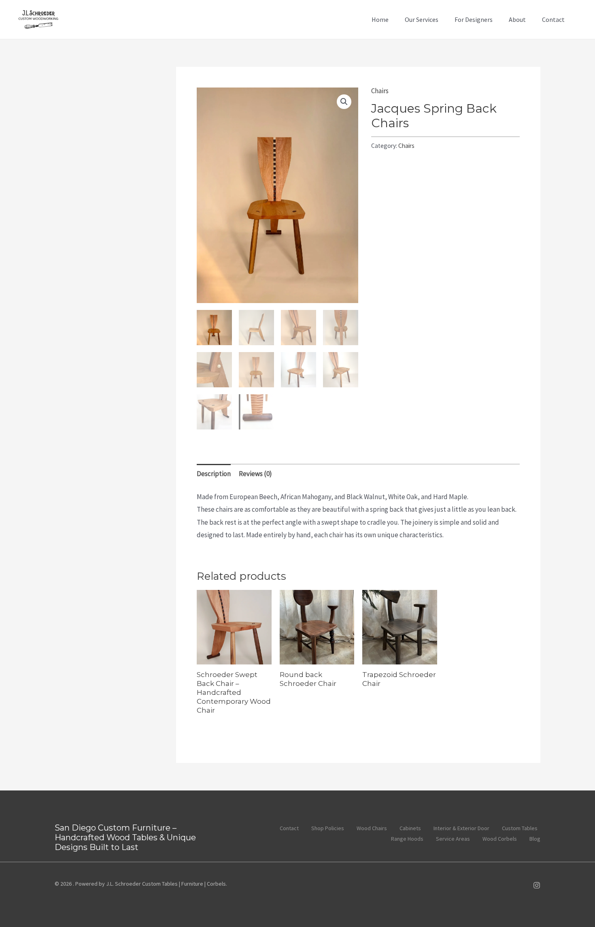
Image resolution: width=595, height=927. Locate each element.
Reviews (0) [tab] (255, 473)
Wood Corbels (499, 838)
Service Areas (453, 838)
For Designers (474, 19)
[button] (344, 101)
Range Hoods (407, 838)
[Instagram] (536, 885)
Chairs (380, 90)
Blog (534, 838)
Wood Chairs (372, 828)
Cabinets (410, 828)
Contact (553, 19)
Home (380, 19)
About (517, 19)
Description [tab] (214, 473)
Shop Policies (327, 828)
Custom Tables (520, 828)
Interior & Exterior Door (461, 828)
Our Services (421, 19)
